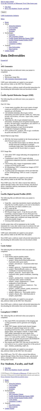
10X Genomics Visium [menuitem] (16, 36)
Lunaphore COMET (15, 401)
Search (4, 12)
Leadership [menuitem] (12, 29)
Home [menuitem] (7, 22)
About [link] (7, 24)
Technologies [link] (9, 33)
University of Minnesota (19, 373)
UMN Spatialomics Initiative (10, 15)
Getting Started (9, 408)
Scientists (12, 389)
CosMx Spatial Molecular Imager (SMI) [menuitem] (21, 38)
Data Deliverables (14, 405)
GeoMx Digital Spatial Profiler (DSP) (20, 398)
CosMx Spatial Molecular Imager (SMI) (21, 396)
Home (7, 380)
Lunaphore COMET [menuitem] (15, 43)
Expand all (4, 60)
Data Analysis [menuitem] (13, 49)
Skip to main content (7, 1)
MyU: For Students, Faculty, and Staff (17, 8)
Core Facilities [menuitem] (13, 27)
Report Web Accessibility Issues (19, 377)
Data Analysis (13, 407)
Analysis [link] (7, 45)
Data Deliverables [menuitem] (14, 47)
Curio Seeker (13, 399)
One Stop (8, 7)
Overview (12, 392)
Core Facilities (13, 385)
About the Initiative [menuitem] (15, 26)
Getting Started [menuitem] (9, 51)
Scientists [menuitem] (12, 31)
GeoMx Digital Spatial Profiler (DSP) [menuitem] (20, 40)
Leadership (12, 387)
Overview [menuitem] (12, 35)
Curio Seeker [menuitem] (13, 42)
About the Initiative (15, 383)
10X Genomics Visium (16, 394)
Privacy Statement (6, 377)
